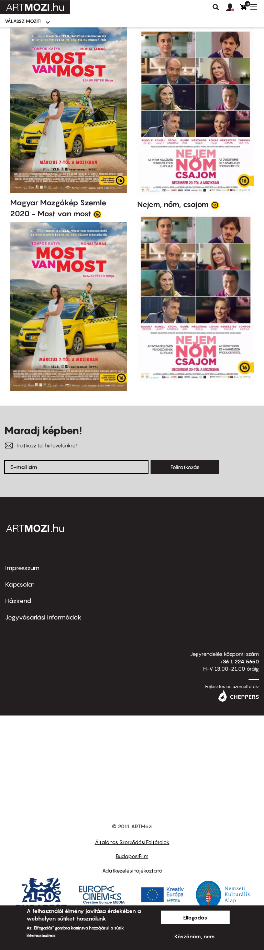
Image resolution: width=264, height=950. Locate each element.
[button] (233, 7)
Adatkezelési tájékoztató (132, 870)
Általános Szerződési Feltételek (132, 842)
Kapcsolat (19, 584)
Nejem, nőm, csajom (173, 204)
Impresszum (22, 568)
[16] (97, 214)
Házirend (18, 600)
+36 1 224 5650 (239, 661)
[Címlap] (35, 7)
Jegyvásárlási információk (43, 617)
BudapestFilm (132, 856)
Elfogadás (195, 917)
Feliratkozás (184, 467)
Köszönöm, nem (194, 936)
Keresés (215, 7)
